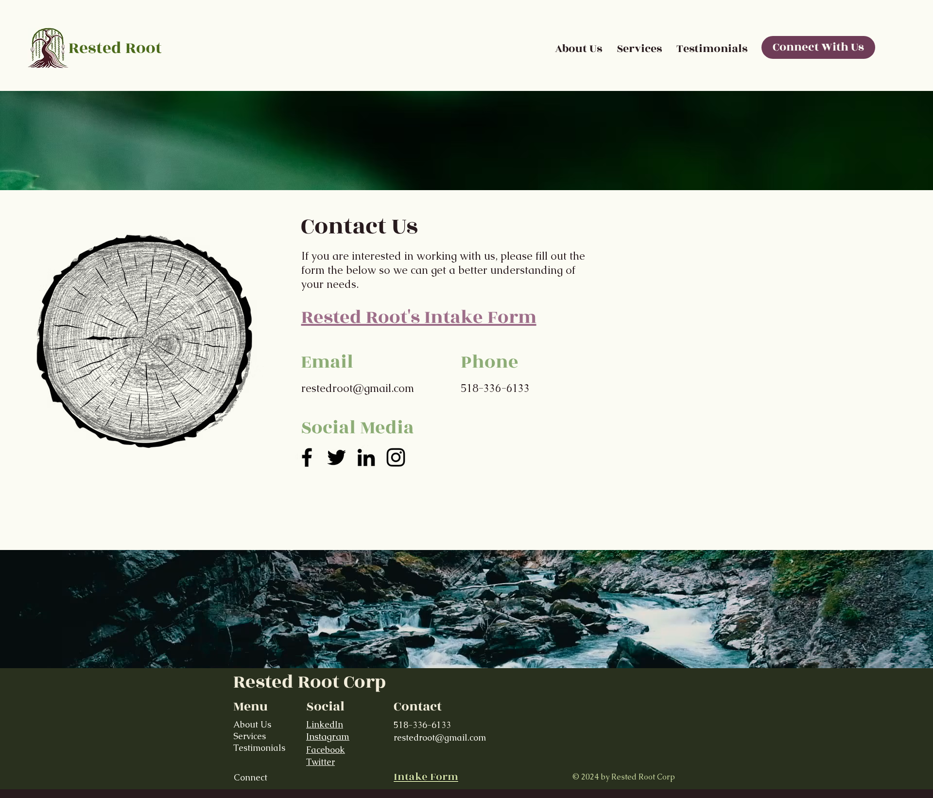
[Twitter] (336, 457)
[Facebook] (306, 457)
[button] (639, 48)
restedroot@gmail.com (357, 388)
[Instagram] (395, 457)
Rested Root (115, 48)
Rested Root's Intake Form (418, 317)
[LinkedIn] (366, 457)
